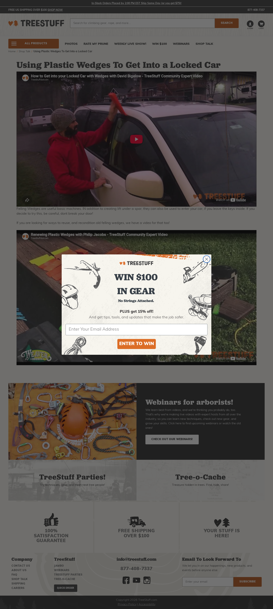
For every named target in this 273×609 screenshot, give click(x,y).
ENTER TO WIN (136, 344)
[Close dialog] (206, 259)
